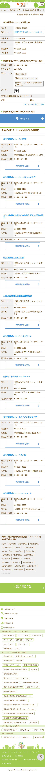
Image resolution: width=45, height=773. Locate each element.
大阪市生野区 (5, 555)
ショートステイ (9, 644)
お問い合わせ (6, 756)
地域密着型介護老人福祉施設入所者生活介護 (18, 713)
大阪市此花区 (17, 558)
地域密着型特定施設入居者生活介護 (15, 718)
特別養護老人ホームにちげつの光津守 (19, 177)
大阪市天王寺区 (6, 551)
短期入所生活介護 (32, 687)
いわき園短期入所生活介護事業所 (17, 296)
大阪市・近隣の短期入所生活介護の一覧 (22, 586)
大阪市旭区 (18, 547)
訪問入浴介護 (8, 660)
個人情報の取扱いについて (11, 759)
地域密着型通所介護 (10, 674)
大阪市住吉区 (31, 566)
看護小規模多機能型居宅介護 (13, 687)
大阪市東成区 (30, 551)
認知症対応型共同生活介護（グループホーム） (19, 709)
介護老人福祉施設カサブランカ (16, 377)
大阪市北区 (12, 544)
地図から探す (8, 618)
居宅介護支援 (8, 656)
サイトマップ (34, 752)
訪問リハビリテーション (12, 665)
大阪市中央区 (28, 547)
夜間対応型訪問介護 (30, 665)
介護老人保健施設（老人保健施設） (15, 700)
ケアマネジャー (23, 635)
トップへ (40, 758)
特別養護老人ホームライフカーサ (17, 493)
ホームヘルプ (36, 635)
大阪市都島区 (22, 544)
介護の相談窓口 (9, 627)
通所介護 (34, 669)
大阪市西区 (28, 558)
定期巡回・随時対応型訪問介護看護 (15, 669)
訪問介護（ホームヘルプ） (25, 656)
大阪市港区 (5, 562)
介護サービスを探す (11, 614)
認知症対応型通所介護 (11, 682)
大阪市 (3, 544)
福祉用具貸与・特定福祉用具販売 (15, 722)
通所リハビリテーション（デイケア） (16, 678)
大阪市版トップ (14, 10)
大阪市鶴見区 (28, 555)
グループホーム (23, 644)
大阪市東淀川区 (6, 547)
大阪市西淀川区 (28, 562)
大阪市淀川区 (34, 544)
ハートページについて (18, 752)
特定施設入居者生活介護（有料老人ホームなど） (20, 705)
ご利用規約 (19, 756)
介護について (8, 623)
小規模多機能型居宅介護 (30, 682)
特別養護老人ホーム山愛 (13, 258)
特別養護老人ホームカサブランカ (17, 336)
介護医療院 (33, 722)
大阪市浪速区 (18, 551)
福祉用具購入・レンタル (12, 649)
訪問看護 (19, 640)
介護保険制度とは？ (10, 730)
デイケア (29, 640)
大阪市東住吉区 (6, 570)
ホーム (3, 10)
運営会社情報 (6, 763)
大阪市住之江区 (19, 566)
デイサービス (8, 640)
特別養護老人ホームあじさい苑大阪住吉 (20, 417)
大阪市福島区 (5, 558)
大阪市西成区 (30, 570)
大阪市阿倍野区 (6, 566)
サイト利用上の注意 (30, 759)
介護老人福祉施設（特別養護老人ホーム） (18, 696)
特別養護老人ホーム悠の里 (14, 455)
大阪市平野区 (18, 570)
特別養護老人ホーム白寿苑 (14, 139)
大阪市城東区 (17, 555)
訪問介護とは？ (25, 730)
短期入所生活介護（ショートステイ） (28, 32)
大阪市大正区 (15, 562)
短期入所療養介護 (9, 691)
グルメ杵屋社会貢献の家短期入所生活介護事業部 (23, 216)
